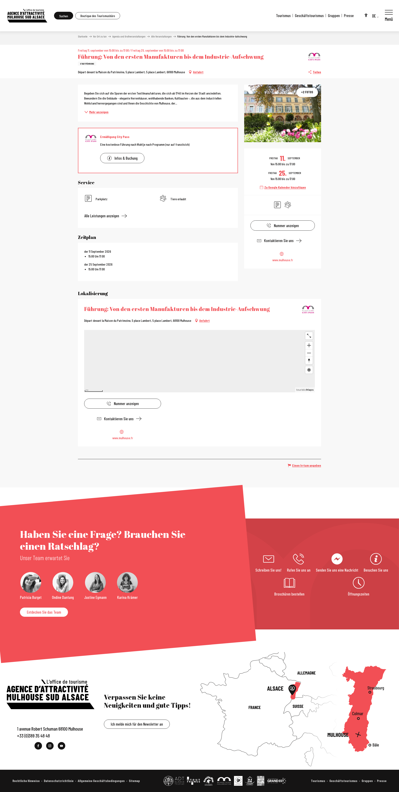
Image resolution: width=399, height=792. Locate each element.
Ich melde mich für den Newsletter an (137, 724)
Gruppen (334, 15)
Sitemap (134, 781)
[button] (63, 16)
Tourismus (283, 15)
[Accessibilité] (366, 15)
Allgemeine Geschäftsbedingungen (101, 781)
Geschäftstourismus (309, 15)
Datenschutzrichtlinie (59, 781)
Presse (349, 15)
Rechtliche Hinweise (26, 781)
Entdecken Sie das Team (44, 612)
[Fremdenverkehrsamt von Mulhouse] (27, 15)
